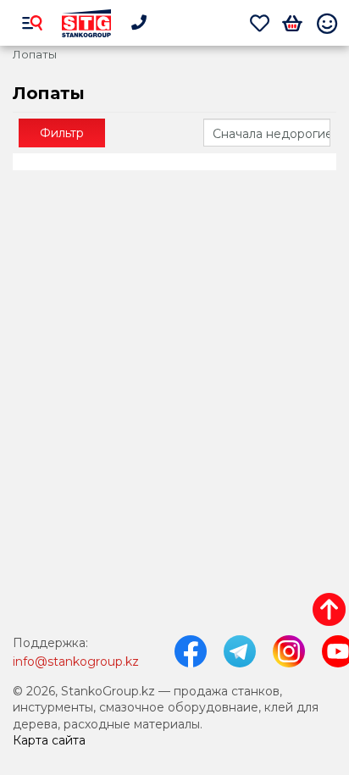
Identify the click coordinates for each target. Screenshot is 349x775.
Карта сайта (49, 740)
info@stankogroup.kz (76, 661)
